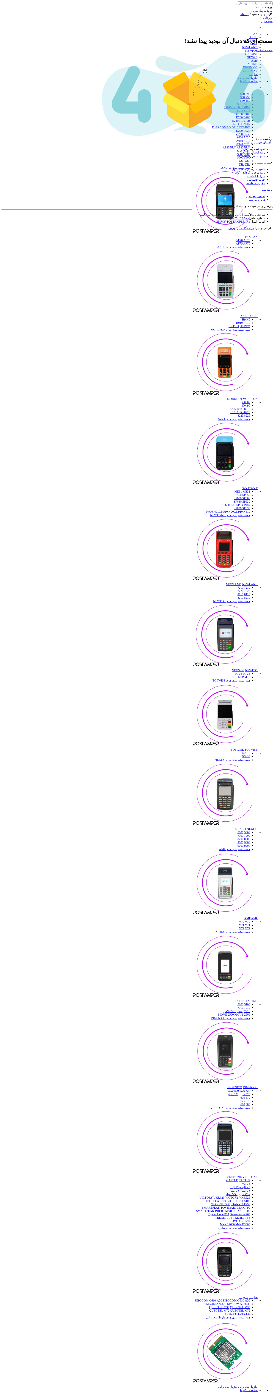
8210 (247, 597)
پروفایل (268, 17)
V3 (244, 1183)
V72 (241, 928)
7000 (247, 835)
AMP (247, 918)
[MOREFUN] (225, 395)
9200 (247, 845)
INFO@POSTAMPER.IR (232, 221)
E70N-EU (231, 1313)
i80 (244, 402)
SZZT (246, 488)
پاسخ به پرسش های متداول (248, 169)
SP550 (238, 494)
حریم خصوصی (256, 179)
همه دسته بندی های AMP (234, 849)
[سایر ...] (225, 1293)
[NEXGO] (225, 825)
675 (248, 1101)
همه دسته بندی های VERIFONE (230, 1107)
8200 (247, 839)
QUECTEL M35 (219, 1307)
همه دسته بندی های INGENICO (230, 1018)
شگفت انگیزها (249, 1390)
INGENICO (234, 1087)
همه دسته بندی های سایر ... (233, 1227)
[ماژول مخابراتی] (225, 1383)
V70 (241, 921)
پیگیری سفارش (255, 183)
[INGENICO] (225, 1083)
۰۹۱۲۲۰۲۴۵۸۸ (238, 218)
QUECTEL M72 (219, 1310)
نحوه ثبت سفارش (254, 148)
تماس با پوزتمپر (255, 196)
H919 (239, 322)
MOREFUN (234, 398)
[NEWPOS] (225, 667)
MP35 (238, 673)
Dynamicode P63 (218, 1214)
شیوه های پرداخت (254, 156)
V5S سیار (244, 1194)
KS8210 (235, 408)
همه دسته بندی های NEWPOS (231, 601)
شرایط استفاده (256, 176)
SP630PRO (229, 504)
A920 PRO (229, 147)
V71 (241, 925)
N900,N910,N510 (217, 511)
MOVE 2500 (226, 1014)
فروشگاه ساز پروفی (241, 228)
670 (248, 1097)
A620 (239, 137)
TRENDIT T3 (223, 1217)
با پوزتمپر (267, 189)
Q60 (241, 160)
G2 (244, 753)
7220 (247, 591)
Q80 (241, 164)
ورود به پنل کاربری (261, 10)
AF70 (239, 240)
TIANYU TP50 (220, 1204)
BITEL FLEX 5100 (214, 1200)
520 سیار (244, 1094)
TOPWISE (237, 749)
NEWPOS (251, 50)
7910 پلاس (243, 1011)
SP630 (238, 501)
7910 (247, 1007)
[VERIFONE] (225, 1173)
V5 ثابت (245, 1187)
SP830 (238, 508)
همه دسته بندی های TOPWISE (231, 680)
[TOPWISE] (225, 746)
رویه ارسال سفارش (252, 152)
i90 (244, 405)
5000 (247, 832)
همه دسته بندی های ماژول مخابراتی (228, 1317)
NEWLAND (250, 47)
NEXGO (240, 829)
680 (248, 1104)
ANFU (244, 316)
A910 (239, 140)
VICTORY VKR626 (211, 1197)
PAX (255, 33)
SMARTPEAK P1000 (209, 1211)
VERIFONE (234, 1177)
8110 (247, 594)
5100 (247, 1004)
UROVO (232, 1221)
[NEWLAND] (225, 580)
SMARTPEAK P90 (214, 1207)
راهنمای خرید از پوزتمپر (258, 142)
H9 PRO (234, 326)
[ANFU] (225, 312)
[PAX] (225, 233)
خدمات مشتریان (262, 162)
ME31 (238, 491)
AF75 (239, 243)
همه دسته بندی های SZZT (234, 419)
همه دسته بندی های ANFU (233, 247)
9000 (247, 842)
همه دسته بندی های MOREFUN (230, 329)
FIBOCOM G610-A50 (208, 1300)
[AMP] (225, 915)
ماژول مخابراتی (248, 1386)
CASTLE (232, 1180)
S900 (240, 157)
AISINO (242, 1001)
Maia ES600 (227, 1224)
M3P (241, 677)
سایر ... (253, 1297)
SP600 (238, 498)
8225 (247, 415)
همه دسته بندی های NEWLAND (230, 515)
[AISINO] (225, 997)
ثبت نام (244, 14)
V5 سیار (245, 1190)
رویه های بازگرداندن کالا (250, 172)
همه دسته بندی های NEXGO (232, 759)
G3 (244, 756)
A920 (239, 144)
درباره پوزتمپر (256, 199)
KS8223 (235, 412)
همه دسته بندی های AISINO (232, 931)
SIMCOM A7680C (215, 1303)
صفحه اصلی (265, 50)
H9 (244, 319)
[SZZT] (225, 484)
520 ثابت (245, 1090)
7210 (247, 587)
